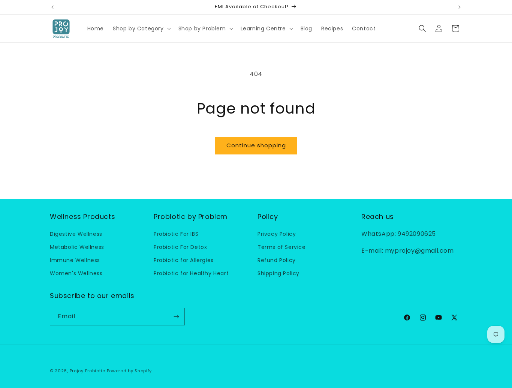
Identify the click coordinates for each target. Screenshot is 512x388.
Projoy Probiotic (87, 371)
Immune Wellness (75, 260)
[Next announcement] (459, 7)
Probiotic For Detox (180, 247)
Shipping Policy (278, 273)
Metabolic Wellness (77, 247)
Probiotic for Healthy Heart (191, 273)
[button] (141, 28)
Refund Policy (276, 260)
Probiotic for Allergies (184, 260)
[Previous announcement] (52, 7)
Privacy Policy (276, 233)
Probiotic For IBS (176, 233)
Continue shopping (256, 145)
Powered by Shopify (129, 371)
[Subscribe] (176, 316)
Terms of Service (281, 247)
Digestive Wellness (76, 233)
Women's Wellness (76, 273)
